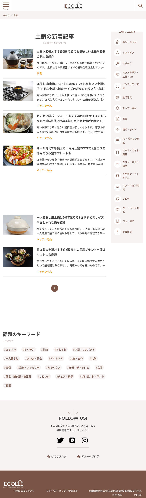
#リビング (43, 376)
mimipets (117, 494)
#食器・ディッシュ (78, 367)
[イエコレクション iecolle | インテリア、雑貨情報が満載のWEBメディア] (73, 5)
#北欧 (93, 358)
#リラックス (53, 367)
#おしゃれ (60, 349)
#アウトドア (56, 358)
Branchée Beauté (123, 490)
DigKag (138, 494)
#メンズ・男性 (33, 358)
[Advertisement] (54, 193)
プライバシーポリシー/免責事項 (61, 490)
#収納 (44, 349)
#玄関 (99, 367)
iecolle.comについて (24, 490)
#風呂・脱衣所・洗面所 (17, 376)
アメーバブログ (90, 456)
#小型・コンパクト (84, 349)
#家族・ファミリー (28, 367)
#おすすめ (10, 349)
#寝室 (7, 385)
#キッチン (28, 349)
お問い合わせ (96, 490)
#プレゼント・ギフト (92, 376)
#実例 (7, 367)
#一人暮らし (11, 358)
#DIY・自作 (76, 358)
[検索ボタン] (140, 5)
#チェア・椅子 (64, 376)
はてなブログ (58, 456)
